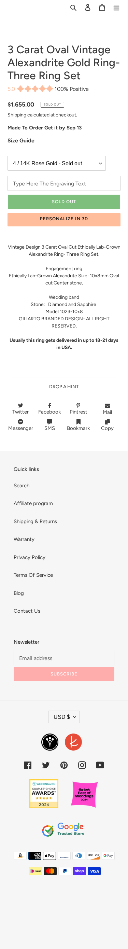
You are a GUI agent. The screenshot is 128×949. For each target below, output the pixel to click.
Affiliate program (33, 503)
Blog (19, 593)
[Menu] (116, 7)
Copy (107, 428)
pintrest (78, 412)
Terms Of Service (33, 575)
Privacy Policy (29, 557)
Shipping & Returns (35, 521)
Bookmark (78, 428)
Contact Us (27, 611)
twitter (20, 412)
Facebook (49, 412)
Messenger (20, 428)
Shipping (17, 114)
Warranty (24, 539)
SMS (49, 428)
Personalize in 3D (64, 218)
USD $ (62, 717)
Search (21, 486)
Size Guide (21, 140)
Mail (107, 412)
